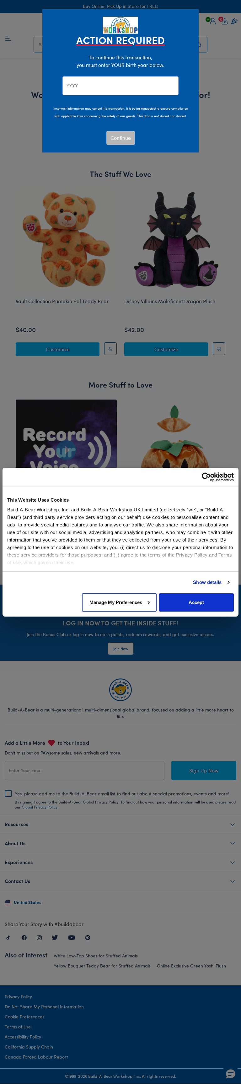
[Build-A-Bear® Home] (120, 24)
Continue (120, 137)
